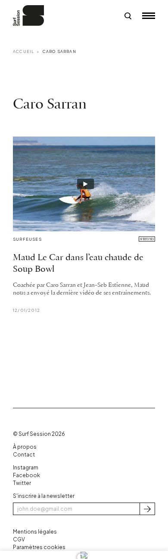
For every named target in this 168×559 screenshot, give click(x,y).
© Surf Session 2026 (39, 434)
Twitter (22, 483)
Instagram (25, 467)
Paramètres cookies (39, 547)
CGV (19, 539)
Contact (24, 454)
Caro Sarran (59, 51)
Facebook (26, 475)
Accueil (23, 51)
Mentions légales (35, 531)
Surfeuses (27, 239)
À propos (25, 447)
